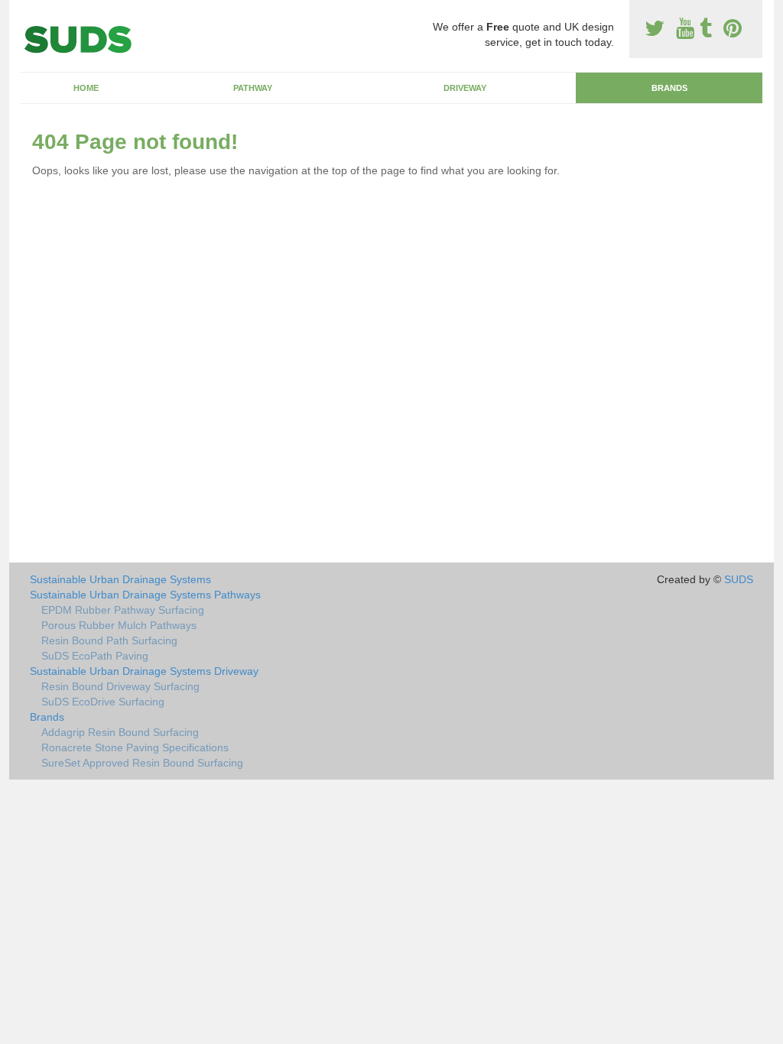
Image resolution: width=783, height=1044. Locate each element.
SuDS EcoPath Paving (94, 656)
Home (86, 87)
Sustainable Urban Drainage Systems (120, 579)
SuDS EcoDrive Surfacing (102, 701)
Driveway (464, 87)
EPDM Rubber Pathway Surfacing (122, 610)
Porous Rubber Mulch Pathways (119, 625)
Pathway (252, 87)
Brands (669, 87)
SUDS (738, 579)
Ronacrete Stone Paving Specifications (135, 747)
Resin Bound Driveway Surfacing (120, 686)
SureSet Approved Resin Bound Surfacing (142, 763)
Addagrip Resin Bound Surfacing (120, 732)
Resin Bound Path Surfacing (109, 640)
